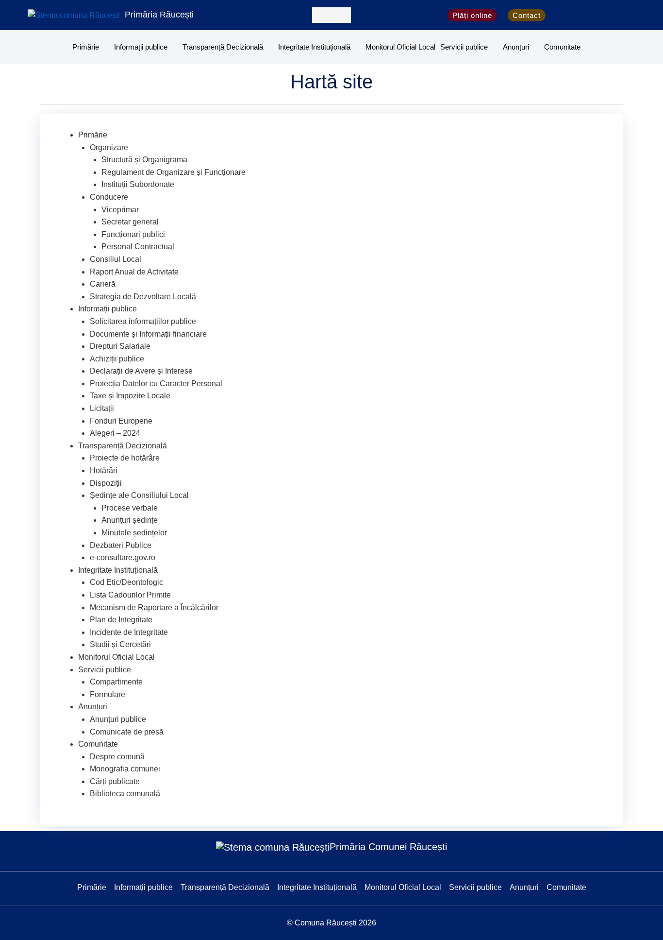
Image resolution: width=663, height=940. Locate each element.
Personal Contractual (137, 246)
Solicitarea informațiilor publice (143, 321)
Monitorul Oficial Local (400, 47)
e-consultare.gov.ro (122, 557)
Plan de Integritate (121, 619)
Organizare (109, 147)
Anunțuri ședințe (129, 520)
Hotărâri (103, 470)
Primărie (85, 47)
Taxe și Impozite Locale (130, 396)
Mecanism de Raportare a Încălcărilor (154, 607)
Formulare (107, 694)
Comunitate (562, 47)
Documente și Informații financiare (148, 334)
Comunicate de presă (127, 732)
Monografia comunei (125, 769)
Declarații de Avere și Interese (141, 371)
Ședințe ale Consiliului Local (139, 495)
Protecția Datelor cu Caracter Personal (156, 383)
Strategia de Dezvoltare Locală (143, 296)
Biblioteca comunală (125, 793)
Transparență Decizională (222, 47)
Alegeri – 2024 (115, 433)
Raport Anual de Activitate (134, 272)
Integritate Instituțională (314, 47)
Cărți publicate (115, 781)
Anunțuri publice (118, 719)
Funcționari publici (133, 234)
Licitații (102, 408)
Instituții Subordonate (137, 184)
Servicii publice (464, 47)
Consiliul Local (115, 259)
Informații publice (140, 47)
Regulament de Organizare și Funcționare (173, 172)
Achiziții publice (117, 359)
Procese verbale (129, 508)
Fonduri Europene (121, 421)
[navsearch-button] (331, 15)
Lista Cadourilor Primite (130, 595)
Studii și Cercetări (120, 644)
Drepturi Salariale (120, 346)
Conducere (109, 197)
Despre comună (117, 756)
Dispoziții (106, 483)
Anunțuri (516, 47)
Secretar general (130, 222)
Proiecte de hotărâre (125, 458)
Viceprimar (120, 209)
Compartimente (116, 682)
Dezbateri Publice (120, 545)
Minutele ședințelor (134, 533)
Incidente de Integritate (129, 632)
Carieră (103, 284)
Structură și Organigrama (144, 159)
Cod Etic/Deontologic (126, 582)
